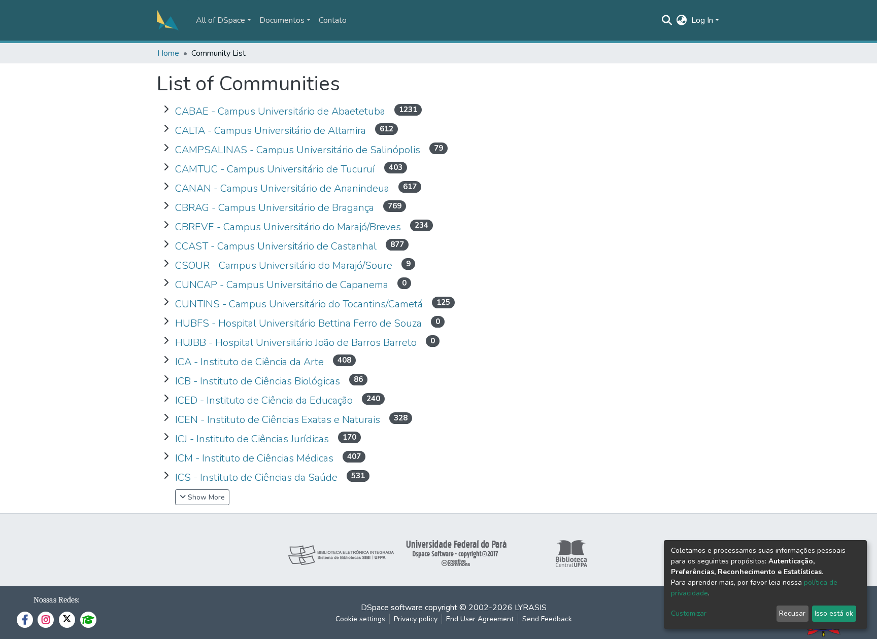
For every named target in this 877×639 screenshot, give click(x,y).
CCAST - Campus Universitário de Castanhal (277, 246)
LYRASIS (531, 607)
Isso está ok (834, 613)
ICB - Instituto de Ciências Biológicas (259, 381)
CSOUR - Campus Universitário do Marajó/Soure (285, 265)
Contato (333, 20)
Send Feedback (547, 619)
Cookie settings (360, 619)
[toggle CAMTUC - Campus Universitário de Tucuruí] (166, 167)
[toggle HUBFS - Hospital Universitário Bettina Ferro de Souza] (166, 321)
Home (168, 53)
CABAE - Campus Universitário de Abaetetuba (281, 111)
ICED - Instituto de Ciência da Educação (265, 400)
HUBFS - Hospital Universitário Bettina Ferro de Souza (299, 323)
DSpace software (392, 607)
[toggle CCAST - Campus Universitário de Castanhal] (166, 244)
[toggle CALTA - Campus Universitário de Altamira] (166, 128)
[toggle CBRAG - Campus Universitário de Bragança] (166, 206)
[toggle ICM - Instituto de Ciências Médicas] (166, 456)
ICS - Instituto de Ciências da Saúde (257, 477)
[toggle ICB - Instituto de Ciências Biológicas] (166, 379)
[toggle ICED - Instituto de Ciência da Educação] (166, 398)
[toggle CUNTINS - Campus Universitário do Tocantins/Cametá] (166, 302)
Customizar (688, 613)
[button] (682, 20)
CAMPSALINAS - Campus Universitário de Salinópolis (299, 150)
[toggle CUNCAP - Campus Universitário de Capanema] (166, 283)
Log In (702, 20)
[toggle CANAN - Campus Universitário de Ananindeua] (166, 186)
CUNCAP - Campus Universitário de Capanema (283, 285)
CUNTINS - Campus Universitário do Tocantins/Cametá (300, 304)
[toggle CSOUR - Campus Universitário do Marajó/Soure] (166, 263)
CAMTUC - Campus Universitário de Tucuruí (276, 169)
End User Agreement (480, 619)
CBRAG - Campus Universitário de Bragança (276, 208)
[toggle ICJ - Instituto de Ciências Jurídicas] (166, 437)
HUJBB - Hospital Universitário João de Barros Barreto (297, 342)
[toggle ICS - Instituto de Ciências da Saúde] (166, 475)
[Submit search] (667, 20)
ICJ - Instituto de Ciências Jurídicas (253, 439)
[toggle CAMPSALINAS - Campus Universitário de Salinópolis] (166, 148)
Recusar (792, 613)
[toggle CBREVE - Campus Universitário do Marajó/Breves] (166, 225)
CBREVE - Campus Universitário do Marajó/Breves (289, 227)
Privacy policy (415, 619)
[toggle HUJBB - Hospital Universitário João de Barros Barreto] (166, 340)
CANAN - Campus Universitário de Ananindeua (283, 188)
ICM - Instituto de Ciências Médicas (255, 458)
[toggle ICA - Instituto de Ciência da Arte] (166, 360)
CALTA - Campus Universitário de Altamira (271, 130)
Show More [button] (205, 497)
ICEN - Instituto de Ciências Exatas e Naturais (279, 420)
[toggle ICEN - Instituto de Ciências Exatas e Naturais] (166, 418)
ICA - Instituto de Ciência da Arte (250, 362)
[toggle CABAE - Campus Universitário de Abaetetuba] (166, 109)
